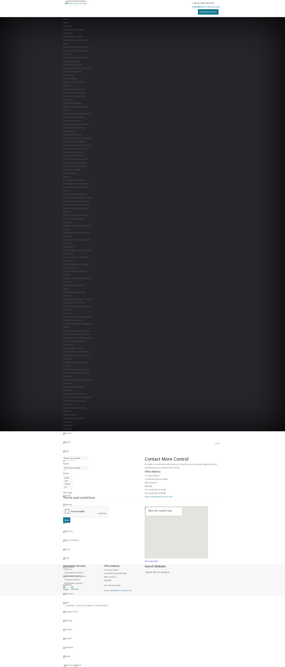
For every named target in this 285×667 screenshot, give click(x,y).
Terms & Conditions (85, 605)
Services (68, 569)
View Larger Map (151, 561)
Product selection (72, 579)
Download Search (208, 11)
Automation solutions (74, 572)
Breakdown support (73, 583)
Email (65, 473)
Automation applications (75, 576)
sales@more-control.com (206, 6)
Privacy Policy (101, 605)
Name (66, 463)
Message (67, 492)
